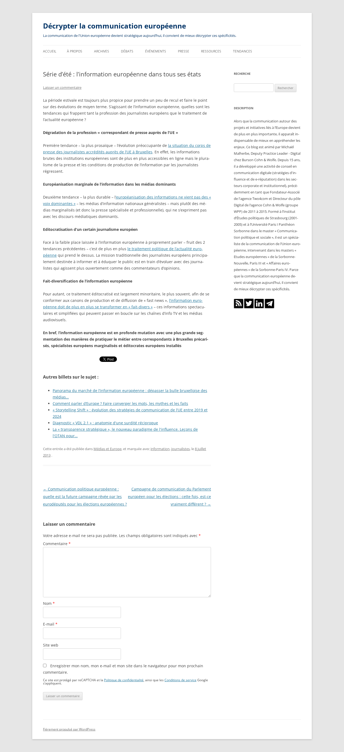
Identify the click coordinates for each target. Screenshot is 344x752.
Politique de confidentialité (124, 680)
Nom (49, 603)
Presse (183, 51)
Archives (101, 51)
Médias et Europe (107, 448)
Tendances (242, 51)
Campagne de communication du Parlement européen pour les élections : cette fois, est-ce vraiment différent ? (169, 496)
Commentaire (57, 543)
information (160, 448)
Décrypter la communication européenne (114, 26)
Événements (155, 51)
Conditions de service (180, 680)
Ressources (211, 51)
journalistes (180, 448)
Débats (127, 51)
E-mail (50, 624)
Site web (50, 645)
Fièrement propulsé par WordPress (69, 729)
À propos (74, 51)
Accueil (49, 51)
